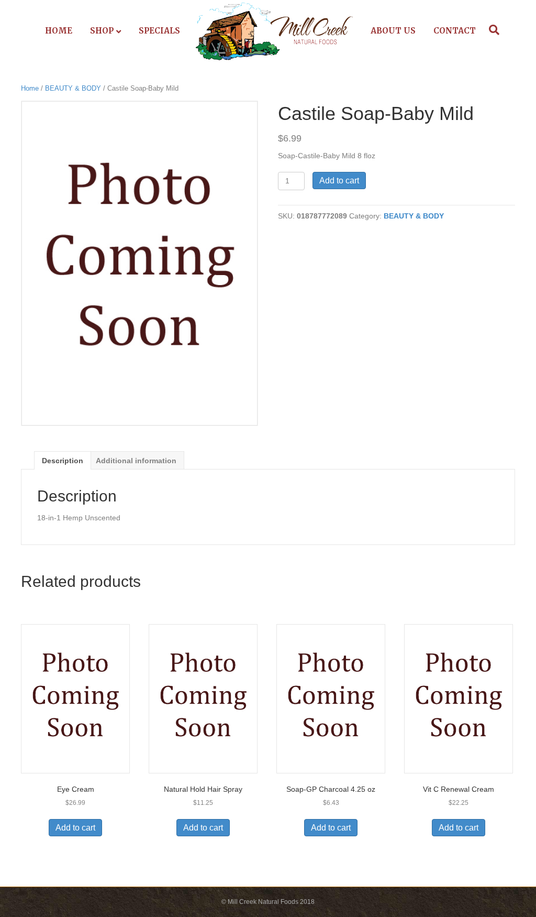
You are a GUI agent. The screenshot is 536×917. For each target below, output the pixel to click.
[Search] (491, 30)
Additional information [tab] (136, 460)
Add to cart (339, 180)
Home (58, 31)
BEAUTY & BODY (73, 88)
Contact (454, 31)
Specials (159, 31)
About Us (393, 31)
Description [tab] (62, 460)
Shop (102, 31)
